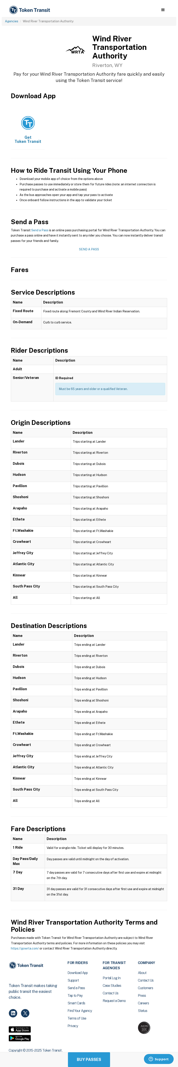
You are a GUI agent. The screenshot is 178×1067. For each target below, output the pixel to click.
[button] (163, 9)
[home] (30, 10)
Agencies (11, 21)
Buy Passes (89, 1059)
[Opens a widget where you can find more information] (159, 1059)
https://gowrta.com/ (25, 948)
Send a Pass (39, 230)
